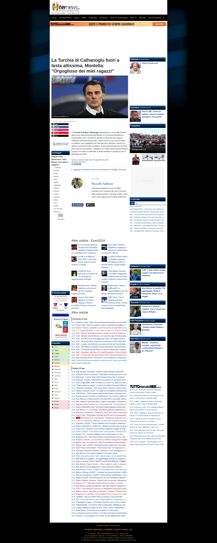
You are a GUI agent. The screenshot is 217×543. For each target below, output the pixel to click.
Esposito (56, 197)
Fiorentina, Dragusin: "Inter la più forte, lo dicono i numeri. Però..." (102, 388)
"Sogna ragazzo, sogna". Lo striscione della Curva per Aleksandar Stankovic (106, 385)
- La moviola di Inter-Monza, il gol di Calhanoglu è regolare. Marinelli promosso (109, 349)
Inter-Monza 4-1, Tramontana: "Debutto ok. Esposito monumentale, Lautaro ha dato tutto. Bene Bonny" (119, 418)
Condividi (79, 205)
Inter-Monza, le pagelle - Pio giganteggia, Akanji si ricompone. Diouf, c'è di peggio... (109, 459)
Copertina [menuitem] (93, 18)
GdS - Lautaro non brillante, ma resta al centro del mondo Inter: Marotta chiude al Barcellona (160, 228)
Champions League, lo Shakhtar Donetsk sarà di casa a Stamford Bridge (105, 502)
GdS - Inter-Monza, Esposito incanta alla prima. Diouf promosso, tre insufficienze (156, 220)
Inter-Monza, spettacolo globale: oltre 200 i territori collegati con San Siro (105, 486)
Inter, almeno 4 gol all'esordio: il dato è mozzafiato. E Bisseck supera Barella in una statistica (113, 402)
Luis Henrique (58, 209)
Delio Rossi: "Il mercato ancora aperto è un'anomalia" (97, 510)
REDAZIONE (97, 529)
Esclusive (134, 266)
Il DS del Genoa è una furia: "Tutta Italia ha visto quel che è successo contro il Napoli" (110, 374)
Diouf (55, 179)
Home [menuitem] (54, 18)
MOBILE (125, 529)
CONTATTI (117, 529)
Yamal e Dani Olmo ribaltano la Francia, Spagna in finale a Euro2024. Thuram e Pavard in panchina (83, 302)
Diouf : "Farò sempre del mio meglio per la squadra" (104, 448)
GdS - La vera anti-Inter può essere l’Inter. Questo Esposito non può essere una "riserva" (159, 214)
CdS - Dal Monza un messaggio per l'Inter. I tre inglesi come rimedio (152, 225)
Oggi (132, 203)
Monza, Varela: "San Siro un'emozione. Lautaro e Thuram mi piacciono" (104, 491)
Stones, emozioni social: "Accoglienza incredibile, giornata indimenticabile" (106, 391)
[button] (60, 215)
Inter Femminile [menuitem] (154, 18)
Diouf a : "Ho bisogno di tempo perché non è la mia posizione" (102, 415)
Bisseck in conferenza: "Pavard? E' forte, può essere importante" (101, 412)
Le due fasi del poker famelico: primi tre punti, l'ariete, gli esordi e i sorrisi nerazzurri (109, 360)
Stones (56, 206)
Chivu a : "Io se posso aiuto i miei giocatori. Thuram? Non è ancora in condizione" (111, 431)
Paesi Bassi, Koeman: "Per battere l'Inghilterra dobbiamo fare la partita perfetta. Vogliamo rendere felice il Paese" (114, 276)
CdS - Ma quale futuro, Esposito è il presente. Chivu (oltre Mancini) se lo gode (155, 231)
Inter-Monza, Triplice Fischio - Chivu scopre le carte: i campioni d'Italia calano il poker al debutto (114, 464)
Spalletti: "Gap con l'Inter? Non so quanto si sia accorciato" (99, 497)
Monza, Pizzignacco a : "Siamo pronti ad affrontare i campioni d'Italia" (106, 475)
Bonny (56, 200)
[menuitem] (163, 18)
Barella (56, 182)
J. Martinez (57, 167)
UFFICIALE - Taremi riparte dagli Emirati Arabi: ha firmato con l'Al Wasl (104, 393)
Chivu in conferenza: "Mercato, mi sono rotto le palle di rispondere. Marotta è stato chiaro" (111, 421)
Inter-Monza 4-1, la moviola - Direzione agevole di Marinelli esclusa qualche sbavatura (110, 410)
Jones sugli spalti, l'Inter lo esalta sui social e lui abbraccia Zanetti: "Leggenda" (107, 383)
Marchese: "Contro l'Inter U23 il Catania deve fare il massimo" (100, 377)
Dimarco (56, 191)
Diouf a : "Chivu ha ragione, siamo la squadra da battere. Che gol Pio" (105, 325)
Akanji (56, 173)
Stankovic (57, 212)
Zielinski (56, 188)
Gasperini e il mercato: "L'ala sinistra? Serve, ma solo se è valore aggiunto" (106, 494)
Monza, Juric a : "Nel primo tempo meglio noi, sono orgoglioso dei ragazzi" (108, 445)
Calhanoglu (57, 185)
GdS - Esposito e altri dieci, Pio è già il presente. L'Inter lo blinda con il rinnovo (155, 217)
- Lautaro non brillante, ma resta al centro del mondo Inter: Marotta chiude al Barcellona (112, 344)
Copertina (134, 108)
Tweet (91, 205)
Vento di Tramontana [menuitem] (119, 18)
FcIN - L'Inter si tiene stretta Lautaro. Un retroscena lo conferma (153, 273)
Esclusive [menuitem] (103, 18)
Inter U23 (134, 339)
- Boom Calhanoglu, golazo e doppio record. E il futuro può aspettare (105, 333)
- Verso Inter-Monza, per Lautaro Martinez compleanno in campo (103, 499)
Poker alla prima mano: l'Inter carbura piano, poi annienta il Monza (102, 456)
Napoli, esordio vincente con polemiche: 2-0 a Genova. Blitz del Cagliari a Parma (108, 396)
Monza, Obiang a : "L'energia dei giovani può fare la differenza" (103, 472)
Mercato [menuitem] (142, 18)
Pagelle (133, 284)
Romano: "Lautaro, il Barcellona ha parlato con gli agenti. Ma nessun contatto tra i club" (111, 380)
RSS (130, 529)
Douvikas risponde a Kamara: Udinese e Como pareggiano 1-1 (101, 450)
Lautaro (56, 194)
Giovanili (134, 302)
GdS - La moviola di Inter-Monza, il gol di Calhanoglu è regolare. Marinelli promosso (157, 223)
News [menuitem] (84, 18)
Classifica (56, 343)
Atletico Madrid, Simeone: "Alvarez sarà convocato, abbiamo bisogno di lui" (106, 480)
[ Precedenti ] (60, 310)
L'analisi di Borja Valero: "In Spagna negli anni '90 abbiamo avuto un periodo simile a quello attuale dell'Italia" (114, 262)
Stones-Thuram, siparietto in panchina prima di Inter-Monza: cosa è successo (107, 328)
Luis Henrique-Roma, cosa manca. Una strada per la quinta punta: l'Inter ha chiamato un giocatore (115, 358)
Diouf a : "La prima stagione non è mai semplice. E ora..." (100, 434)
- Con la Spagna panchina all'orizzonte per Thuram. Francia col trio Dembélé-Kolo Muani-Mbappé (114, 302)
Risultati (60, 219)
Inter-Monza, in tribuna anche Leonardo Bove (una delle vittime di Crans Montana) (108, 399)
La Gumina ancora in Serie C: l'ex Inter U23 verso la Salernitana (101, 513)
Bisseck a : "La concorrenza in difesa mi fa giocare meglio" (102, 440)
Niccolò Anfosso (78, 162)
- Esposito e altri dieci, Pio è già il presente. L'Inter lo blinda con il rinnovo (107, 352)
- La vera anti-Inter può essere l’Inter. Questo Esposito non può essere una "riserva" (111, 355)
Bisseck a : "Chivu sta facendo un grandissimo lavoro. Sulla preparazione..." (107, 437)
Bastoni (56, 176)
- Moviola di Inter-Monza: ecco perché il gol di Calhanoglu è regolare (105, 336)
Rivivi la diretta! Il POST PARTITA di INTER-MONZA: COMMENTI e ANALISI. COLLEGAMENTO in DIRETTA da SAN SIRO (125, 461)
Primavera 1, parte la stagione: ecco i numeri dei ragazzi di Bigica (153, 309)
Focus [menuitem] (76, 18)
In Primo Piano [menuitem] (65, 18)
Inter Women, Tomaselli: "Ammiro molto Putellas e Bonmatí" (100, 372)
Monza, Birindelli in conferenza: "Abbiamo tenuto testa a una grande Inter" (105, 426)
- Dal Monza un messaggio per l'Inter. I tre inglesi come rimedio (103, 339)
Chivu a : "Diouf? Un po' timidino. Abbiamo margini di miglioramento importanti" (109, 429)
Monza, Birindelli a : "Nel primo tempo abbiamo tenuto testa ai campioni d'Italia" (109, 407)
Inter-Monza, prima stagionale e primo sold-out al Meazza (99, 467)
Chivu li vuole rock (83, 363)
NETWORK (88, 529)
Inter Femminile (137, 321)
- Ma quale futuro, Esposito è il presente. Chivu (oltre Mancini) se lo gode (107, 341)
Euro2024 (81, 160)
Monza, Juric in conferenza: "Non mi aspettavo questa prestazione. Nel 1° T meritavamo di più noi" (115, 442)
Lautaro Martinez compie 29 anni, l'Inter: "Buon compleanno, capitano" (104, 508)
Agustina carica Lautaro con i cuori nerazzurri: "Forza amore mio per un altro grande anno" (112, 404)
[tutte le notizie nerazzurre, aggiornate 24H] (65, 7)
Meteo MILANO (60, 315)
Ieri (137, 203)
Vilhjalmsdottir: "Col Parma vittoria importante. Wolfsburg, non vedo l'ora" (105, 505)
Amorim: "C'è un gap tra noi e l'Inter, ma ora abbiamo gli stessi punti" (103, 516)
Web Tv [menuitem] (133, 18)
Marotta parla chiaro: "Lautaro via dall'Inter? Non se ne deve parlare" (103, 470)
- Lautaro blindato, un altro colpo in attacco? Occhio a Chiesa (101, 330)
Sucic (55, 203)
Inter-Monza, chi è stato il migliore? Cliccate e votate (97, 453)
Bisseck (56, 170)
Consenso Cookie (103, 525)
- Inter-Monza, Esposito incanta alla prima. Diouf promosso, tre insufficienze (108, 347)
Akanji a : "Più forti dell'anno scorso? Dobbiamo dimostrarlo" (102, 478)
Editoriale (134, 59)
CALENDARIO (108, 529)
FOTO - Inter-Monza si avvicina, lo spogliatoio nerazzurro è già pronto (103, 489)
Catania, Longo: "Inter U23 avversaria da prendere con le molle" (101, 322)
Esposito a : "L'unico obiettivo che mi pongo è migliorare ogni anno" (105, 423)
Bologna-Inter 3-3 (139, 149)
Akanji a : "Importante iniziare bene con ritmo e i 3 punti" (99, 483)
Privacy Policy (115, 525)
